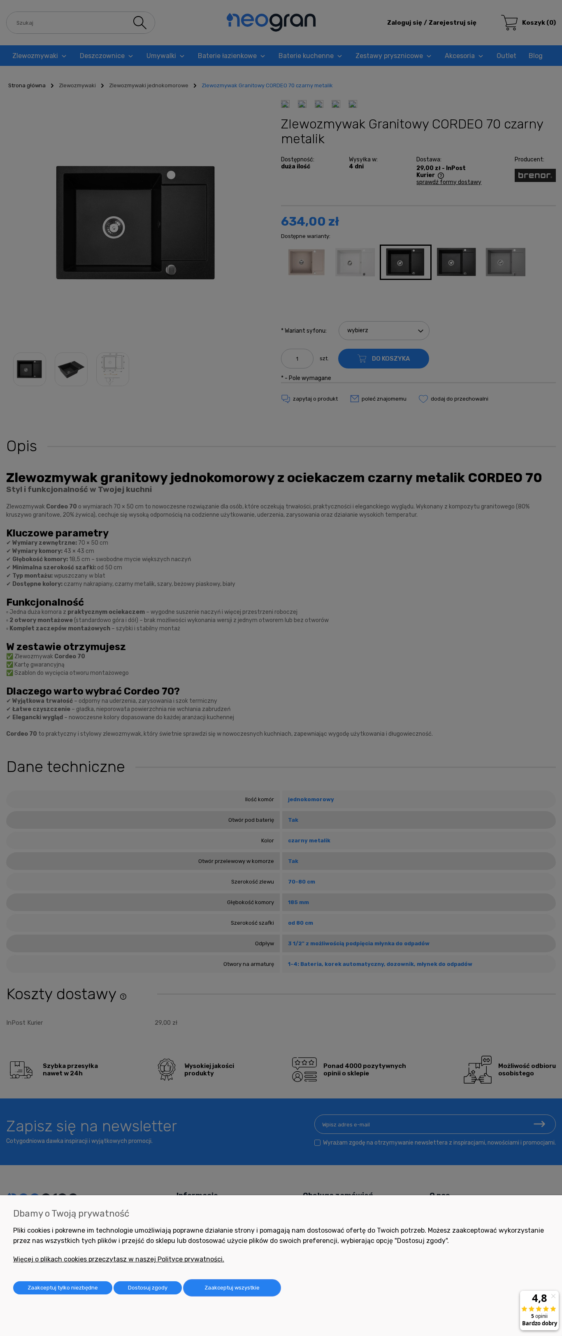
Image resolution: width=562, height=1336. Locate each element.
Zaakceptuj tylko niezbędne (63, 1288)
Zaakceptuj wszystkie (232, 1288)
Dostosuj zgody (147, 1288)
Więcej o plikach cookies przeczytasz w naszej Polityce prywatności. (118, 1259)
